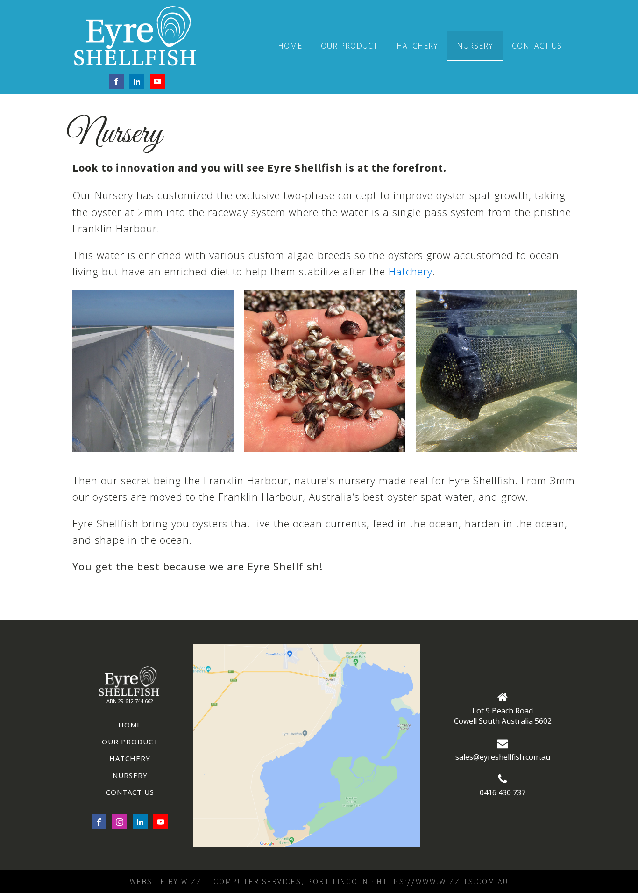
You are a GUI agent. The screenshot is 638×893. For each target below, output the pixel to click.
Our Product (349, 46)
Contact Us (537, 46)
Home (290, 46)
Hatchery (417, 46)
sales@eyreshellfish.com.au (502, 757)
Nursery (475, 46)
